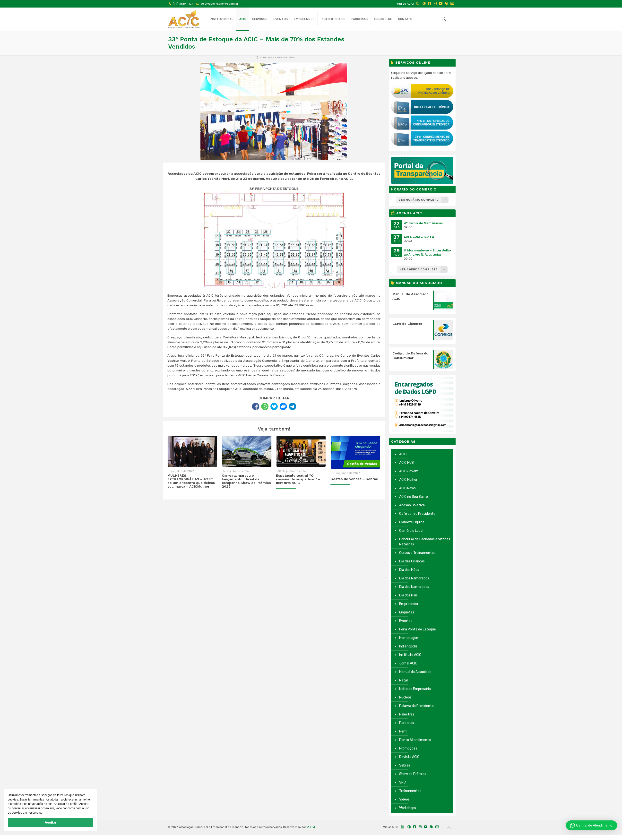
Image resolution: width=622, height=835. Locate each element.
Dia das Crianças (412, 561)
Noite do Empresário (415, 689)
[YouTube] (441, 3)
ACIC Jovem (408, 471)
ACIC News (407, 488)
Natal (403, 680)
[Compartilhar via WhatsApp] (264, 406)
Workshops (407, 808)
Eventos (405, 621)
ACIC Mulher (408, 480)
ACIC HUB (406, 463)
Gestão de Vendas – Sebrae (354, 479)
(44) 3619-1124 (183, 3)
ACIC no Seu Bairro (413, 497)
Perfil (403, 731)
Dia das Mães (409, 570)
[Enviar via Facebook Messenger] (283, 406)
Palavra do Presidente (416, 706)
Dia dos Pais (408, 595)
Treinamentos (410, 791)
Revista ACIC (409, 757)
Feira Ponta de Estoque (417, 629)
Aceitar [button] (50, 822)
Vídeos (404, 799)
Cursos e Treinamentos (417, 553)
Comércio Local (411, 531)
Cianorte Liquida (411, 522)
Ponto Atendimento (415, 740)
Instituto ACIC (410, 655)
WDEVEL (312, 827)
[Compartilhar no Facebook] (255, 406)
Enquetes (406, 612)
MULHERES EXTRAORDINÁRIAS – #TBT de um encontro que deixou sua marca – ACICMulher (191, 481)
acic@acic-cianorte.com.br (219, 3)
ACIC (402, 454)
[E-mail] (452, 3)
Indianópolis (408, 646)
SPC (402, 782)
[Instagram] (435, 3)
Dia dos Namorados (414, 578)
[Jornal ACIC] (417, 3)
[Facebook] (429, 3)
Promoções (408, 748)
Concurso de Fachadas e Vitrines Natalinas (424, 541)
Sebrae (404, 765)
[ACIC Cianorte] (183, 19)
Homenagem (409, 638)
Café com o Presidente (417, 514)
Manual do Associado (415, 672)
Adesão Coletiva (412, 505)
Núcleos (405, 697)
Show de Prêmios (412, 774)
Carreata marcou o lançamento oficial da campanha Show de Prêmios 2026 (246, 481)
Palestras (406, 714)
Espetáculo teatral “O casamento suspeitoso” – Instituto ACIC (298, 479)
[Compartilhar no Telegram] (292, 406)
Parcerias (406, 723)
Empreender (408, 604)
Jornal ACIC (408, 663)
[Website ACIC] (424, 3)
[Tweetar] (274, 406)
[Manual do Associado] (446, 3)
